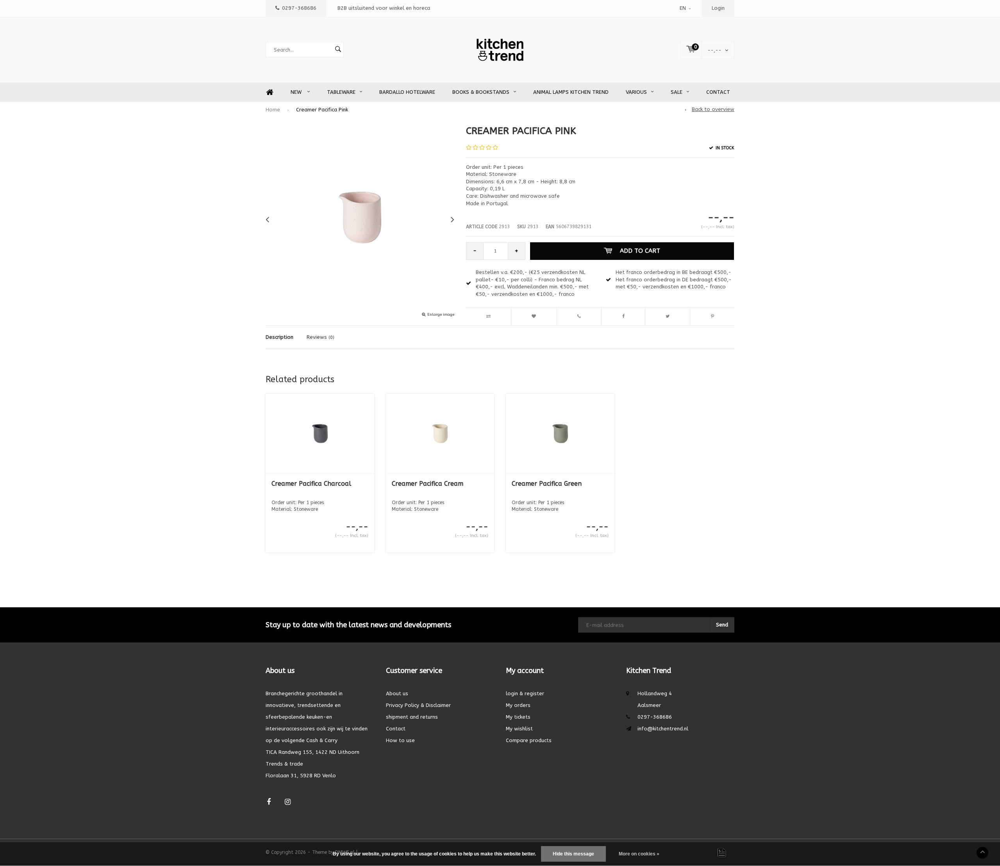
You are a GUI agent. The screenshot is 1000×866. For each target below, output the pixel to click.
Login (718, 8)
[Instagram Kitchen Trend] (287, 802)
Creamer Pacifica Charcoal (311, 483)
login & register (525, 693)
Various (636, 92)
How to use (400, 740)
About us (397, 693)
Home (269, 92)
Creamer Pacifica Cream (427, 483)
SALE (676, 92)
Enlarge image (440, 314)
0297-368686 (299, 8)
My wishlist (519, 729)
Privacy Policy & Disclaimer (418, 705)
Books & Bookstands (480, 92)
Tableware (341, 92)
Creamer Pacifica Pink (322, 110)
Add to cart (640, 250)
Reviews (320, 337)
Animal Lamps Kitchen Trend (571, 92)
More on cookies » (639, 854)
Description (279, 337)
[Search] (338, 49)
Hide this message (573, 854)
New (297, 92)
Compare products (529, 740)
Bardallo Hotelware (407, 92)
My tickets (518, 717)
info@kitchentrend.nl (663, 729)
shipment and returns (412, 717)
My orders (518, 705)
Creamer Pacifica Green (547, 483)
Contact (718, 92)
